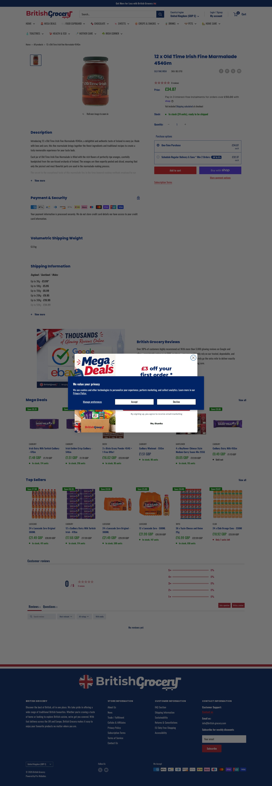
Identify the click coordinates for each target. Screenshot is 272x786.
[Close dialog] (193, 357)
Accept (134, 402)
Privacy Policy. (80, 393)
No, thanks (156, 423)
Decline (176, 402)
